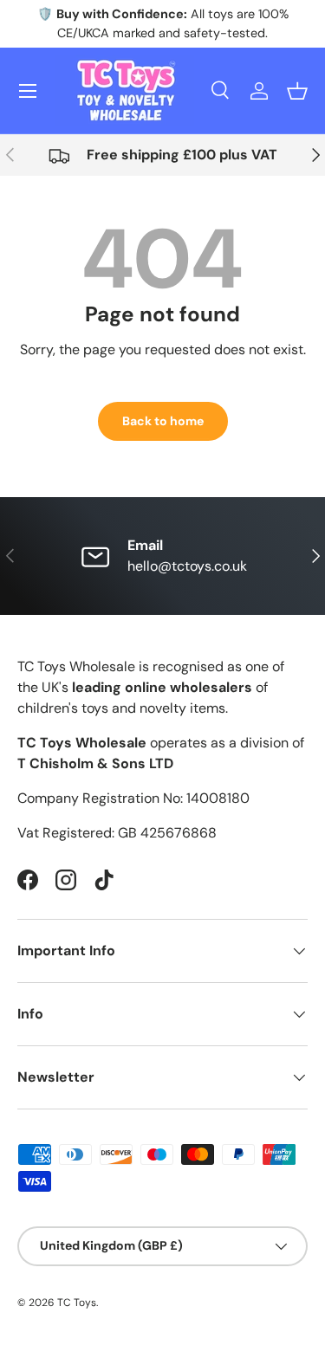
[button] (297, 91)
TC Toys (76, 1302)
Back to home (163, 421)
